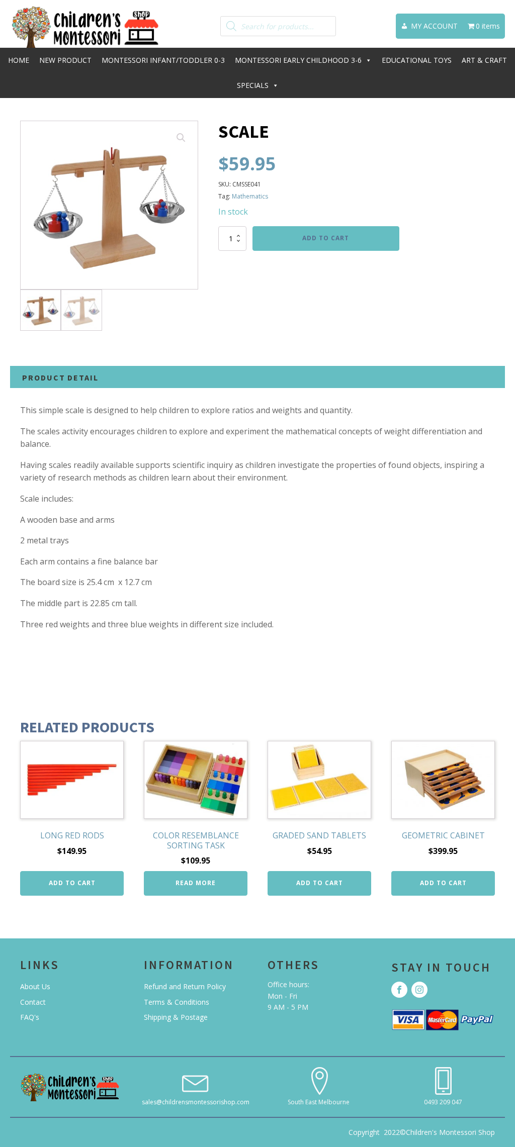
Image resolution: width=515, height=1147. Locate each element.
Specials (253, 85)
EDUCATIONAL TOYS (417, 60)
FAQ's (29, 1017)
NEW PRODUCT (65, 60)
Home (18, 60)
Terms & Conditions (176, 1002)
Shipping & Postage (176, 1017)
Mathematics (250, 196)
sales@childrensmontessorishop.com (195, 1102)
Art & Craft (484, 60)
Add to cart (325, 238)
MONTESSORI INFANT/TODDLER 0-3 (163, 60)
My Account (434, 26)
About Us (35, 986)
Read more (196, 883)
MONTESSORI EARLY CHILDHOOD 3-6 (298, 60)
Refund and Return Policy (185, 986)
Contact (33, 1002)
